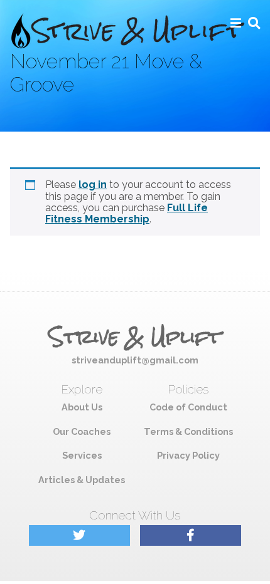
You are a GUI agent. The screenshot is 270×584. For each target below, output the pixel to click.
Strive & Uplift (135, 337)
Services (82, 455)
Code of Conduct (188, 407)
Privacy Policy (188, 455)
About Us (82, 407)
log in (92, 184)
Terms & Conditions (188, 431)
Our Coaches (82, 431)
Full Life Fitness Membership (126, 213)
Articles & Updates (81, 479)
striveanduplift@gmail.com (135, 360)
